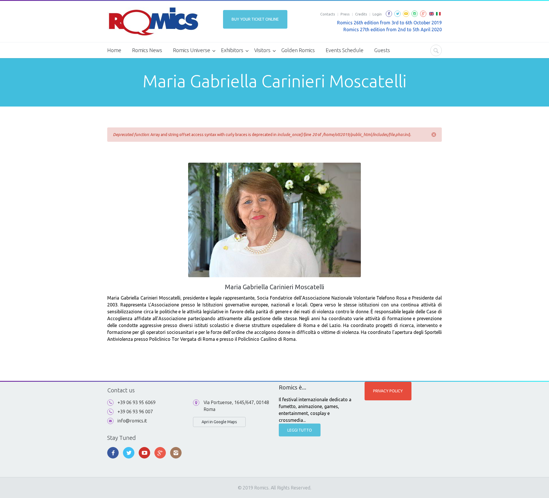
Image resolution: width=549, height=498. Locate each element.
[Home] (153, 21)
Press (345, 14)
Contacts (327, 14)
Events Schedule (344, 50)
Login (377, 14)
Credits (361, 14)
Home (114, 50)
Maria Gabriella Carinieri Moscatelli (274, 286)
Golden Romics (298, 50)
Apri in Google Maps (219, 422)
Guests (382, 50)
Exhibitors (232, 50)
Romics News (147, 50)
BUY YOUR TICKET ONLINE (255, 19)
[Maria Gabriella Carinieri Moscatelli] (431, 15)
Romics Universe (191, 50)
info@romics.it (132, 420)
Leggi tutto (299, 430)
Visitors (262, 50)
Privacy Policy (388, 391)
